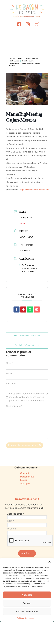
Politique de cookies (25, 618)
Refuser (27, 603)
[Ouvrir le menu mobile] (27, 34)
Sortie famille (14, 63)
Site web (10, 383)
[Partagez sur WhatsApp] (30, 309)
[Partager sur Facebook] (17, 309)
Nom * (9, 363)
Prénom (11, 528)
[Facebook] (19, 24)
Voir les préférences (27, 611)
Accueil (12, 58)
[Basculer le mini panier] (37, 24)
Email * (10, 373)
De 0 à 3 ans (14, 61)
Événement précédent (30, 335)
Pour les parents (28, 61)
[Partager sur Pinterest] (23, 309)
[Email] (37, 309)
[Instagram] (28, 24)
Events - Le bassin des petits (28, 58)
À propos (25, 483)
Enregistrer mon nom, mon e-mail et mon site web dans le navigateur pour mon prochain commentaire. (28, 397)
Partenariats (27, 476)
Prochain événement (24, 345)
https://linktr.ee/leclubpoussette (34, 189)
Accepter (27, 594)
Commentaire (14, 406)
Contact (24, 473)
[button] (49, 561)
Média (23, 480)
